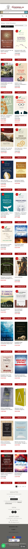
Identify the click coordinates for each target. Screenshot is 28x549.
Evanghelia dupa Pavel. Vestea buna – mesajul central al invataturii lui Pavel (6, 375)
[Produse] (2, 16)
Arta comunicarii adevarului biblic (18, 309)
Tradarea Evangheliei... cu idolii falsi (21, 116)
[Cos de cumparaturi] (26, 16)
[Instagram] (15, 512)
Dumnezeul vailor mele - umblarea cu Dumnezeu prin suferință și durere (20, 51)
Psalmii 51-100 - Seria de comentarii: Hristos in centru (6, 148)
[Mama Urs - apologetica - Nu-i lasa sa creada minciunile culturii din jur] (7, 105)
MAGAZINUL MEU (13, 526)
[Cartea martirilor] (21, 266)
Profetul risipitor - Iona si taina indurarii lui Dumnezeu (6, 213)
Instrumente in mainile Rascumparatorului (6, 245)
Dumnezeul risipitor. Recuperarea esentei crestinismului (19, 181)
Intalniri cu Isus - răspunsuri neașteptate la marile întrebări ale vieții (21, 83)
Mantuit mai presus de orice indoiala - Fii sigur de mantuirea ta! (21, 442)
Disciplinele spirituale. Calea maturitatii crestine (21, 375)
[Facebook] (13, 512)
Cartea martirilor (18, 277)
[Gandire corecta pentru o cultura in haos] (7, 463)
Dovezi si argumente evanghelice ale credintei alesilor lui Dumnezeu (6, 409)
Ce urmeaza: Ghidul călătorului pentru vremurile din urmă (19, 245)
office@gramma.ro (14, 522)
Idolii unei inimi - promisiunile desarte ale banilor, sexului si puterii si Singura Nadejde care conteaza (7, 181)
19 (23, 486)
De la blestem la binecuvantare (18, 474)
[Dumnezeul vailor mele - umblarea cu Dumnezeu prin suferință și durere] (21, 39)
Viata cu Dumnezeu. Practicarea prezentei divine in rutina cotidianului (6, 442)
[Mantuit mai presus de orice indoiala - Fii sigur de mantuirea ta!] (21, 430)
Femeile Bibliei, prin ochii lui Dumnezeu (6, 83)
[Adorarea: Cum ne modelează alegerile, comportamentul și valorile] (21, 397)
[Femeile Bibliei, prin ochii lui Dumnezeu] (7, 72)
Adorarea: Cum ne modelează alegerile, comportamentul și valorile (21, 409)
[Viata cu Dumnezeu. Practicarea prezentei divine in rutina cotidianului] (7, 430)
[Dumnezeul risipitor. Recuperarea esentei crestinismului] (21, 170)
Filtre (8, 26)
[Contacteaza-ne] (22, 16)
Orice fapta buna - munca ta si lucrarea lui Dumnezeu (21, 148)
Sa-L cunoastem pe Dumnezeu (5, 309)
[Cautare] (25, 12)
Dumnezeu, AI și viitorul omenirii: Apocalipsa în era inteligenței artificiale (7, 277)
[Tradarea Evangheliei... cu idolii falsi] (21, 105)
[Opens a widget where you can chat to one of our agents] (23, 546)
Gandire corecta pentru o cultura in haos (6, 474)
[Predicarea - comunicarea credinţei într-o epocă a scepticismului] (21, 202)
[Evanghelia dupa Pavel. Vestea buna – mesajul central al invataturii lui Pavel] (7, 364)
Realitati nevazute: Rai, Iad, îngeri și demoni (7, 51)
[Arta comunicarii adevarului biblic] (21, 299)
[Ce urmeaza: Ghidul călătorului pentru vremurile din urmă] (21, 234)
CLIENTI (13, 529)
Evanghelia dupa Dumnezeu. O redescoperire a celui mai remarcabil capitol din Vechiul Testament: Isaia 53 (21, 343)
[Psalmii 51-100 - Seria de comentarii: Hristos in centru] (7, 137)
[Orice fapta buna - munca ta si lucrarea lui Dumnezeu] (21, 137)
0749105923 (15, 520)
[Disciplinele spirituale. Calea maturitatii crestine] (21, 364)
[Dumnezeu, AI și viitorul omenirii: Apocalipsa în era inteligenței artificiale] (7, 266)
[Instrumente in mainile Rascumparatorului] (7, 234)
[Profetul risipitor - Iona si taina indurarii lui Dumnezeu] (7, 202)
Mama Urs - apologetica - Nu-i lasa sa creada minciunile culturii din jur (6, 116)
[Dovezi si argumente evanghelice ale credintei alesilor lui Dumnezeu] (7, 397)
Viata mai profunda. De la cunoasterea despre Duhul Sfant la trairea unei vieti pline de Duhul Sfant (7, 343)
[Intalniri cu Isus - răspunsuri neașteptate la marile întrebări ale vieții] (21, 72)
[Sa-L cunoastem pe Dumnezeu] (7, 299)
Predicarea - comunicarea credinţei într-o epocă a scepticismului (21, 213)
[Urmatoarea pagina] (25, 486)
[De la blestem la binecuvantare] (21, 463)
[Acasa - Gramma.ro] (14, 7)
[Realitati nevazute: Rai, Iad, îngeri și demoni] (7, 39)
